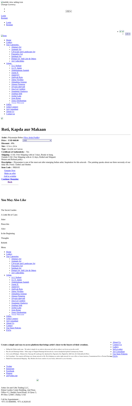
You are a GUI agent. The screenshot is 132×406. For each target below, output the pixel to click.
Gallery (9, 42)
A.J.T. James (16, 68)
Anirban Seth (16, 94)
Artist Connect (12, 107)
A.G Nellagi (16, 66)
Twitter (9, 366)
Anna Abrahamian (18, 101)
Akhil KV (15, 75)
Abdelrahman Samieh (20, 70)
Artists (9, 63)
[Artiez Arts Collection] (4, 36)
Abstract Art (16, 47)
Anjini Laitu (16, 96)
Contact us (10, 114)
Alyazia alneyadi (18, 87)
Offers (8, 104)
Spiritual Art (16, 56)
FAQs (8, 330)
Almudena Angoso (19, 82)
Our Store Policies (13, 328)
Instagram (10, 369)
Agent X (14, 73)
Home (8, 40)
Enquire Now (9, 170)
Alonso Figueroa (18, 84)
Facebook (10, 371)
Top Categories (13, 45)
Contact (9, 325)
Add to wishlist (10, 176)
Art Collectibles (17, 61)
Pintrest (9, 373)
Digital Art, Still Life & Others (23, 59)
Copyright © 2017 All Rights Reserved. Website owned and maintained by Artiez (84, 383)
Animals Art (16, 49)
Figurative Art (17, 54)
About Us (10, 111)
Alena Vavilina (17, 80)
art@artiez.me (12, 376)
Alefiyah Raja (17, 77)
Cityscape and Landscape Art (23, 52)
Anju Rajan (16, 98)
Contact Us (117, 344)
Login (8, 22)
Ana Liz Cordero (18, 89)
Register (9, 25)
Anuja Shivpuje (17, 103)
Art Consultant (12, 109)
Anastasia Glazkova (19, 91)
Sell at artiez (118, 349)
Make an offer (10, 173)
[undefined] (2, 118)
